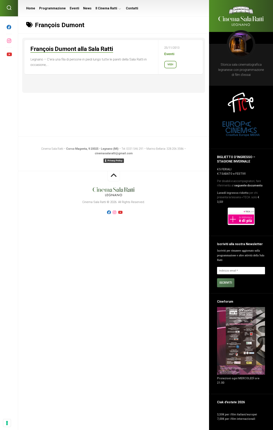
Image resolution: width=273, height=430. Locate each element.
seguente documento (248, 185)
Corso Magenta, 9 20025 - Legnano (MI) (92, 148)
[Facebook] (9, 27)
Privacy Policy (115, 160)
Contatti (132, 8)
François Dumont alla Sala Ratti (71, 48)
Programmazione (52, 8)
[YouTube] (9, 54)
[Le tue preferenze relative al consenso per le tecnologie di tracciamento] (7, 423)
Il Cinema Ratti (106, 8)
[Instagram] (9, 41)
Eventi (74, 8)
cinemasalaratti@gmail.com (114, 153)
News (87, 8)
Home (30, 8)
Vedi (170, 64)
